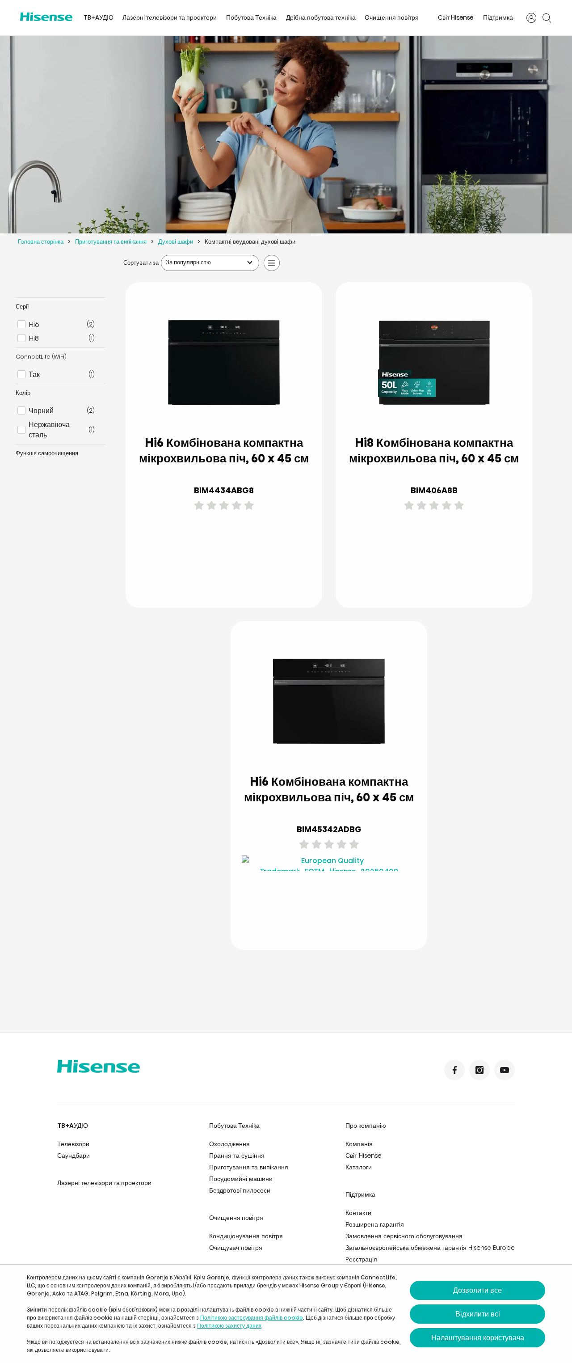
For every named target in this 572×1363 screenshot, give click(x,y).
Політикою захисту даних (229, 1325)
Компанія (359, 1143)
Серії (22, 306)
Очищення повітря (392, 17)
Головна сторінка (40, 242)
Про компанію (365, 1125)
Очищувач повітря (235, 1247)
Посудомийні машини (241, 1178)
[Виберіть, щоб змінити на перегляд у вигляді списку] (272, 263)
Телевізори (73, 1143)
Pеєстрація (361, 1259)
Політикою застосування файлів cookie (251, 1317)
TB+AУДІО (99, 17)
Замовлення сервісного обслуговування (404, 1236)
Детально (188, 579)
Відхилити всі (477, 1314)
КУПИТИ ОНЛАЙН (260, 579)
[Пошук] (546, 18)
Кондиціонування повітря (246, 1236)
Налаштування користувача (477, 1338)
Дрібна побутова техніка (321, 17)
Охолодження (229, 1143)
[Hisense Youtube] (504, 1070)
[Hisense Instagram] (479, 1070)
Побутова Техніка (251, 17)
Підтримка (498, 17)
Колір (23, 393)
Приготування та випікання (111, 242)
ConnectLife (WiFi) (41, 356)
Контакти (358, 1212)
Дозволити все (477, 1290)
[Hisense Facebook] (454, 1070)
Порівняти (231, 557)
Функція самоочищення (47, 453)
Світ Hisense (456, 17)
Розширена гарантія (374, 1224)
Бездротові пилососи (239, 1190)
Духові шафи (175, 242)
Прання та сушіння (237, 1155)
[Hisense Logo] (46, 17)
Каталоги (358, 1167)
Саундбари (73, 1155)
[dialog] (286, 1314)
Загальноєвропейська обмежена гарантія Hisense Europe (430, 1247)
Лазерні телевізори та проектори (169, 17)
